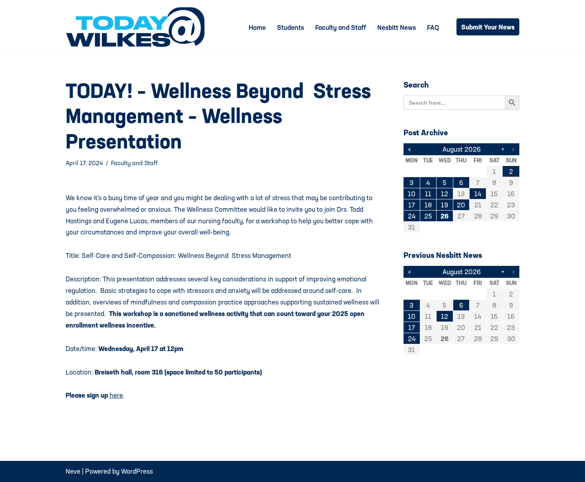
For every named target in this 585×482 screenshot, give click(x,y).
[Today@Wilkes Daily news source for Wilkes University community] (137, 27)
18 (428, 205)
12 (444, 193)
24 (411, 216)
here (116, 395)
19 (444, 205)
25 (428, 216)
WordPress (137, 471)
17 (411, 205)
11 (428, 193)
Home (257, 27)
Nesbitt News (396, 27)
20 (461, 205)
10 (411, 193)
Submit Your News (488, 27)
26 (444, 216)
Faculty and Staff (340, 27)
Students (290, 27)
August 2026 (462, 149)
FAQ (433, 27)
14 (477, 193)
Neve (73, 471)
